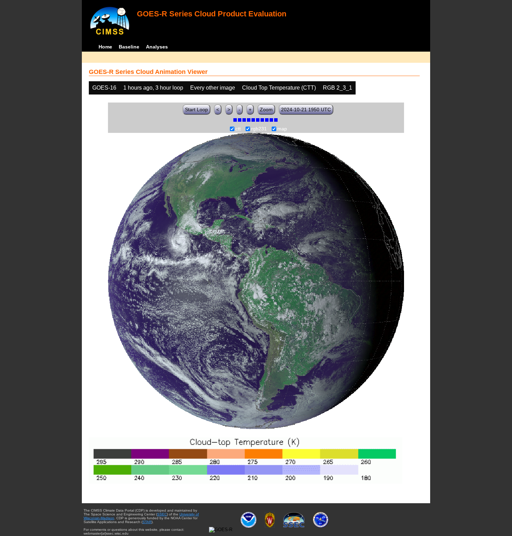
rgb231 (259, 129)
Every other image (212, 88)
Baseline (129, 47)
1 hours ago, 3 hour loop (153, 88)
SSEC (162, 514)
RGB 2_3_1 (337, 88)
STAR (147, 522)
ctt (238, 129)
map (282, 129)
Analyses (157, 47)
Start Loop (196, 109)
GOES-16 (104, 88)
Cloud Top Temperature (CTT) (279, 88)
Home (105, 47)
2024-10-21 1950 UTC (306, 109)
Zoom (266, 109)
